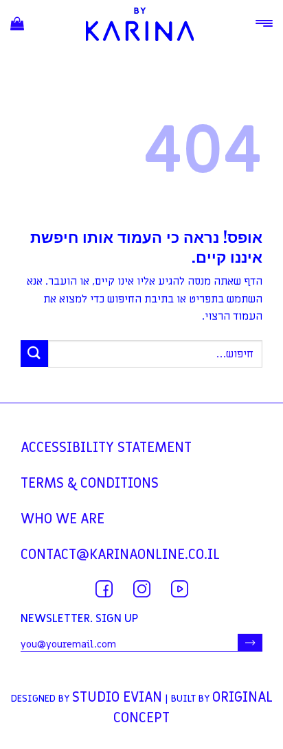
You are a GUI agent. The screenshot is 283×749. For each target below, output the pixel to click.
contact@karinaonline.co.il (120, 555)
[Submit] (34, 353)
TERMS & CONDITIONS (90, 483)
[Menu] (264, 23)
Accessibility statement (106, 448)
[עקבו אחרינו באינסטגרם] (141, 588)
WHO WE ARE (62, 519)
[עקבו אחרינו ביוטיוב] (179, 588)
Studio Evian (117, 697)
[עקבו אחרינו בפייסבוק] (104, 588)
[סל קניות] (17, 24)
